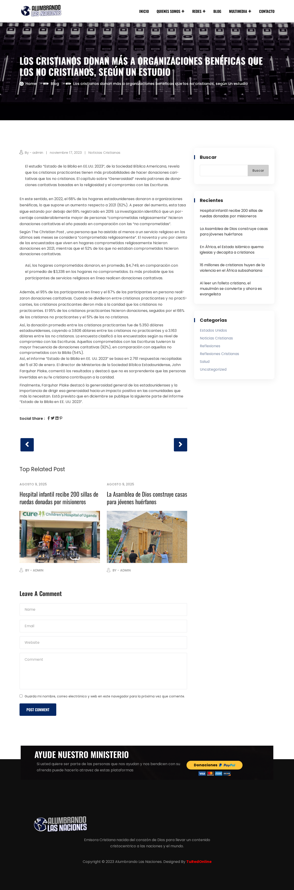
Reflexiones (210, 346)
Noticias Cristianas (104, 152)
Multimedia (238, 11)
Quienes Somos (168, 11)
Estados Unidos (213, 330)
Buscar (208, 157)
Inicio (144, 11)
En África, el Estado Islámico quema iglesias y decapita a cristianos (231, 249)
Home (31, 83)
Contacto (266, 11)
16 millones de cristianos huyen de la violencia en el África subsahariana (232, 267)
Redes (196, 11)
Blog (217, 11)
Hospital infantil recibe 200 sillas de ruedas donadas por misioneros (59, 498)
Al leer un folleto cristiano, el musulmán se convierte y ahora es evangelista (231, 288)
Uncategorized (213, 369)
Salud (204, 361)
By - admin (34, 152)
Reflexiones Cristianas (219, 353)
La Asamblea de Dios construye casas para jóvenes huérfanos (147, 498)
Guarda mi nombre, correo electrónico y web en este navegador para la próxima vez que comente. (105, 696)
